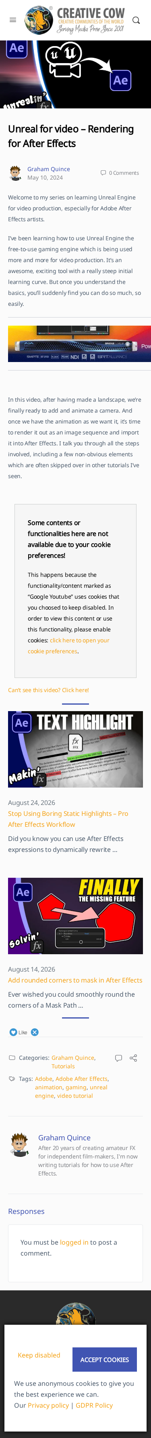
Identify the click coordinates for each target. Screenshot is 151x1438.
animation (48, 1087)
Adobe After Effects (82, 1078)
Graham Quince (48, 169)
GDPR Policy (94, 1405)
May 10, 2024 (45, 177)
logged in (74, 1242)
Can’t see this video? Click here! (48, 690)
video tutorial (75, 1095)
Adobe (43, 1078)
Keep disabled (39, 1355)
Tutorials (63, 1066)
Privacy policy (48, 1405)
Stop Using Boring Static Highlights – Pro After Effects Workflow (68, 819)
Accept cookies (105, 1359)
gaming (76, 1087)
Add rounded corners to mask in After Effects (75, 980)
